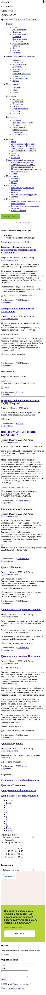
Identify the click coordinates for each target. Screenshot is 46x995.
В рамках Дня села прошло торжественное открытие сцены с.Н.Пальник (18, 250)
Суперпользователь (9, 260)
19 (9, 854)
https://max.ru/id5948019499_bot (21, 383)
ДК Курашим (21, 766)
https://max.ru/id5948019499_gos (21, 415)
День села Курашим (12, 743)
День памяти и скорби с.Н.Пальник (21, 609)
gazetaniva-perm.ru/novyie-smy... (15, 487)
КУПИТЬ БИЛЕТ (10, 216)
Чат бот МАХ (8, 371)
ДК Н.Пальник (22, 300)
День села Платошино (13, 785)
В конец (9, 830)
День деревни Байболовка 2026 (18, 790)
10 (7, 826)
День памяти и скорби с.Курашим (20, 780)
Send (4, 980)
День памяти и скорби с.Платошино (21, 656)
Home (8, 235)
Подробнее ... (7, 302)
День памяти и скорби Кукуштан (19, 795)
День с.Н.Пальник (11, 567)
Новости (20, 392)
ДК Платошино (23, 500)
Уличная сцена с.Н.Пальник (16, 509)
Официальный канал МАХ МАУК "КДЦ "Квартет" (20, 402)
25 (6, 857)
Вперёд (9, 828)
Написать (19, 934)
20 (12, 854)
